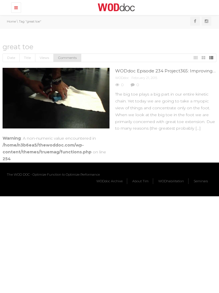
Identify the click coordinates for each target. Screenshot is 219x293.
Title (27, 58)
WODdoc (122, 78)
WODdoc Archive (109, 181)
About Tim (140, 181)
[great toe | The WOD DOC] (115, 7)
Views (44, 58)
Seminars (201, 181)
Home (11, 21)
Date (11, 58)
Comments (67, 58)
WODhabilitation (171, 181)
